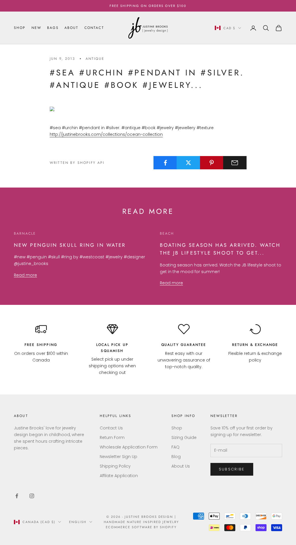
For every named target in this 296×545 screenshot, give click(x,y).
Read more (25, 275)
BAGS (53, 27)
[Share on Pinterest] (211, 162)
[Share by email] (234, 162)
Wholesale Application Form (129, 447)
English (77, 522)
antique (95, 58)
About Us (180, 466)
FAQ (175, 447)
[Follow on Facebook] (17, 496)
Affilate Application (119, 476)
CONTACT (94, 27)
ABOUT (71, 27)
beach (167, 233)
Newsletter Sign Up (118, 456)
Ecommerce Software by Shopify (141, 527)
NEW (36, 27)
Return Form (112, 437)
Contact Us (111, 428)
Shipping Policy (115, 466)
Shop (176, 428)
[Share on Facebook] (165, 162)
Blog (176, 456)
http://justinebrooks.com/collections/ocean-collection (106, 134)
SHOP (20, 27)
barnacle (25, 233)
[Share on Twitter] (188, 162)
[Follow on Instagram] (32, 496)
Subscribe (232, 469)
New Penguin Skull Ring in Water (70, 245)
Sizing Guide (184, 437)
